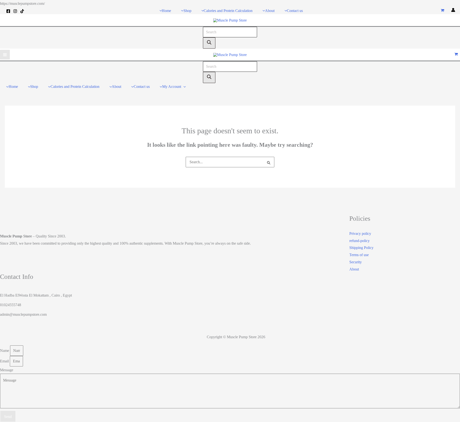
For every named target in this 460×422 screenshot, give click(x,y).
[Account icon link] (453, 11)
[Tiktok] (22, 11)
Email (5, 361)
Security (355, 262)
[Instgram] (15, 11)
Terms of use (359, 255)
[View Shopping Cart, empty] (442, 10)
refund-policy (359, 241)
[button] (183, 86)
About (354, 269)
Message (6, 370)
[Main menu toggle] (5, 55)
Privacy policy (360, 233)
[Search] (209, 43)
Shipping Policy (361, 248)
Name (5, 351)
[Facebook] (8, 11)
